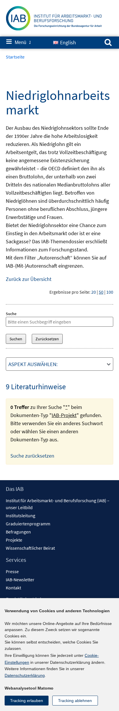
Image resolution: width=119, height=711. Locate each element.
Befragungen (18, 532)
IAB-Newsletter (20, 579)
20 (93, 292)
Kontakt (13, 588)
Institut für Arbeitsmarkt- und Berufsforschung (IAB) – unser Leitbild (57, 504)
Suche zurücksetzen (32, 455)
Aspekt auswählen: (33, 364)
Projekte (14, 540)
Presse (12, 571)
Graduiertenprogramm (28, 524)
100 (109, 292)
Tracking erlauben (26, 700)
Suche (11, 313)
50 (101, 292)
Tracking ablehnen (75, 700)
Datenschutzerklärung (25, 675)
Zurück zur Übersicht (28, 279)
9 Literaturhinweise (36, 386)
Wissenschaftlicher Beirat (30, 548)
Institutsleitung (20, 515)
